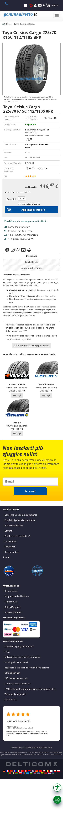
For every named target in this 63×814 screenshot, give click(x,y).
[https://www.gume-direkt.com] (44, 771)
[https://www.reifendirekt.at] (40, 771)
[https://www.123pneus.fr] (7, 771)
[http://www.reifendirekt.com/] (53, 773)
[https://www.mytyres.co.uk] (33, 771)
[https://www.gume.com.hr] (35, 773)
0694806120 (8, 3)
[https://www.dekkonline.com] (22, 771)
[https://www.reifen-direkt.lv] (45, 773)
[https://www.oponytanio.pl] (20, 773)
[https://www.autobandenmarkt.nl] (29, 771)
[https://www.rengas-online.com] (51, 771)
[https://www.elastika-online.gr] (27, 773)
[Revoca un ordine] (31, 5)
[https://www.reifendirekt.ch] (11, 771)
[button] (57, 787)
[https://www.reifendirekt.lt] (42, 773)
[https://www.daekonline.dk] (26, 771)
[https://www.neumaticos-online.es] (36, 771)
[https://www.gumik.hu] (16, 773)
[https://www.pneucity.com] (9, 773)
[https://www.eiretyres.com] (13, 773)
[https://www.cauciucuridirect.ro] (24, 773)
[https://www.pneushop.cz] (55, 771)
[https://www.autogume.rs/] (49, 773)
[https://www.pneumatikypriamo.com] (58, 771)
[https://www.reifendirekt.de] (4, 771)
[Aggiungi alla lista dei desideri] (18, 250)
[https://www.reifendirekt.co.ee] (38, 773)
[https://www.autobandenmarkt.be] (47, 771)
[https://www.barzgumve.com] (31, 773)
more (8, 735)
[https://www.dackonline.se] (15, 771)
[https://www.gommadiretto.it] (18, 771)
